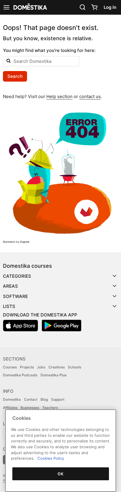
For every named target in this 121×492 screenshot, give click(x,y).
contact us (90, 96)
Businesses (30, 407)
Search (15, 76)
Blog (44, 399)
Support (57, 399)
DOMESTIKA (29, 7)
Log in (110, 7)
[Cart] (94, 7)
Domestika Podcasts (20, 375)
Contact (30, 399)
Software (15, 296)
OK (60, 473)
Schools (74, 367)
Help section (59, 96)
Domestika (12, 399)
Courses (10, 367)
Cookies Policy (50, 458)
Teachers (50, 407)
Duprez (24, 241)
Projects (27, 367)
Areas (10, 286)
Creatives (56, 367)
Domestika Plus (53, 375)
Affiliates (10, 407)
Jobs (41, 367)
